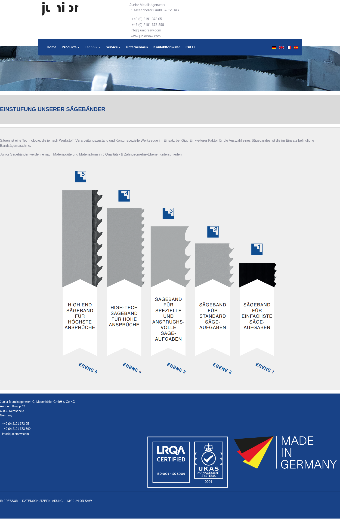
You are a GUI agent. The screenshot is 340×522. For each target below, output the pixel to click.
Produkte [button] (69, 47)
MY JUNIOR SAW (79, 501)
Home (51, 47)
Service (112, 47)
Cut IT (190, 47)
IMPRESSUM (9, 501)
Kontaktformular (166, 47)
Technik (91, 47)
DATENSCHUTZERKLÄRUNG (42, 501)
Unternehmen (137, 47)
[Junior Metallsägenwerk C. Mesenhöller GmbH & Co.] (60, 9)
